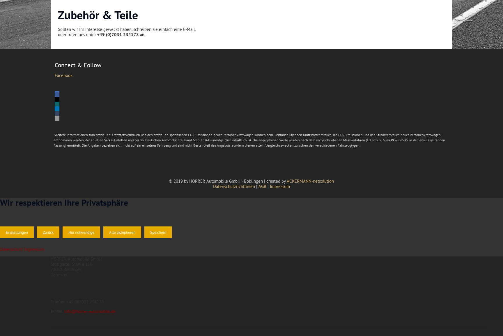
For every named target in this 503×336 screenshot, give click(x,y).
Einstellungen (17, 232)
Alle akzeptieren (122, 232)
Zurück (48, 232)
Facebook (63, 75)
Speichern (158, 232)
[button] (57, 95)
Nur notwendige (81, 232)
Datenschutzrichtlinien (234, 186)
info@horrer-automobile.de (90, 311)
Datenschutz (11, 249)
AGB (262, 186)
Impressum (280, 186)
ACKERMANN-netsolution (310, 181)
